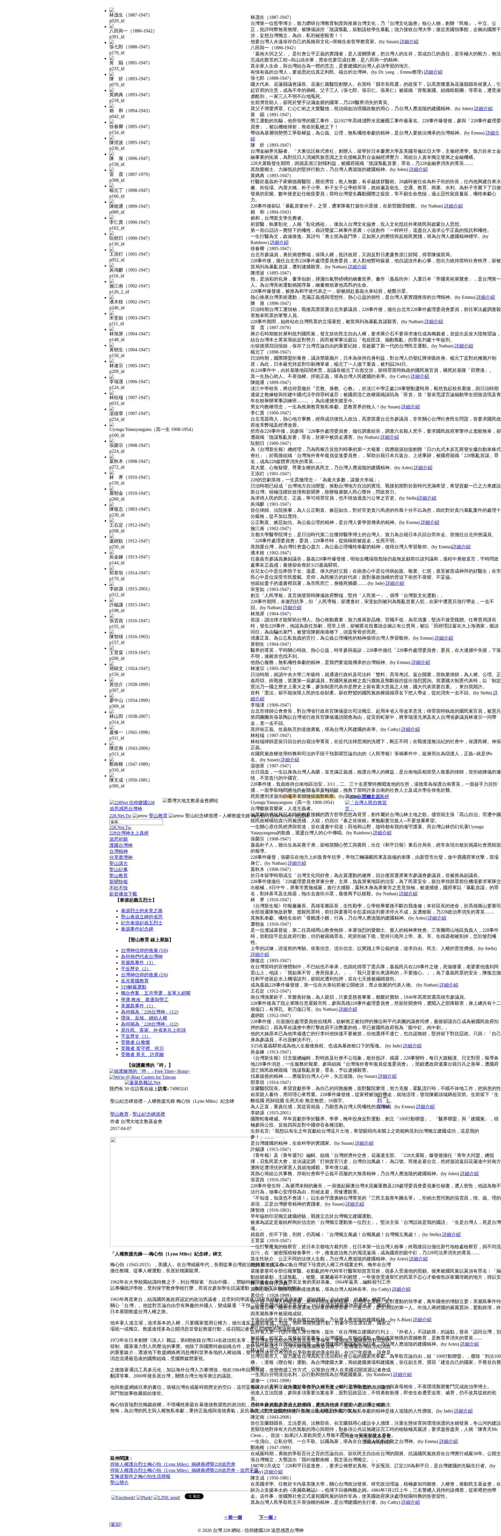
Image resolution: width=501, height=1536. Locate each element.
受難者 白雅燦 (135, 1042)
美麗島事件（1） (138, 1005)
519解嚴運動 (133, 986)
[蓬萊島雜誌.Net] (142, 1082)
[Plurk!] (145, 1497)
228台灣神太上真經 (129, 833)
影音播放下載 (123, 893)
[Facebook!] (123, 1497)
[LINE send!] (167, 1497)
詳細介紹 (409, 41)
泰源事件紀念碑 (137, 929)
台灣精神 (118, 851)
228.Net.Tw (120, 815)
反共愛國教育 (135, 980)
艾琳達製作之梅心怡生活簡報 (140, 1476)
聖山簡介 (119, 1482)
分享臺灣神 (120, 857)
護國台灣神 (120, 845)
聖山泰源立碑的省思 (142, 916)
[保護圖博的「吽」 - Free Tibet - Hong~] (149, 1071)
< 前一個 (233, 1517)
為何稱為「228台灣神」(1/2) (149, 1011)
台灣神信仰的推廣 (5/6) (144, 950)
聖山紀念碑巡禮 (148, 1114)
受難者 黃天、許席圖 (142, 1054)
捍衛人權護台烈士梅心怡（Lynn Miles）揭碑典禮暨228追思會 (172, 1464)
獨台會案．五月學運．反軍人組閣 (155, 993)
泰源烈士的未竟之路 (142, 910)
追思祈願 (118, 839)
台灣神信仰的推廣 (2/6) (144, 974)
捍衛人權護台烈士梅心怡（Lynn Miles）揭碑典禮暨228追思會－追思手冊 (184, 1470)
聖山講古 (118, 863)
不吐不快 (118, 887)
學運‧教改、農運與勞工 (144, 999)
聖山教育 (158, 815)
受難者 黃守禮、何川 (142, 1048)
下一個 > (268, 1517)
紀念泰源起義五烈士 (142, 922)
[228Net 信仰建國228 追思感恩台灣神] (133, 808)
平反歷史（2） (136, 968)
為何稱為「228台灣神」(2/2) (149, 1024)
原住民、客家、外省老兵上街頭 (153, 1030)
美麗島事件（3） (138, 962)
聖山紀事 (118, 869)
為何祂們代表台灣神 (142, 956)
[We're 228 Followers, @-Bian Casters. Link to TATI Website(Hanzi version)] (142, 1077)
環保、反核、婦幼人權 (144, 1017)
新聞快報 (118, 881)
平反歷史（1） (136, 1036)
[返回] (115, 1524)
